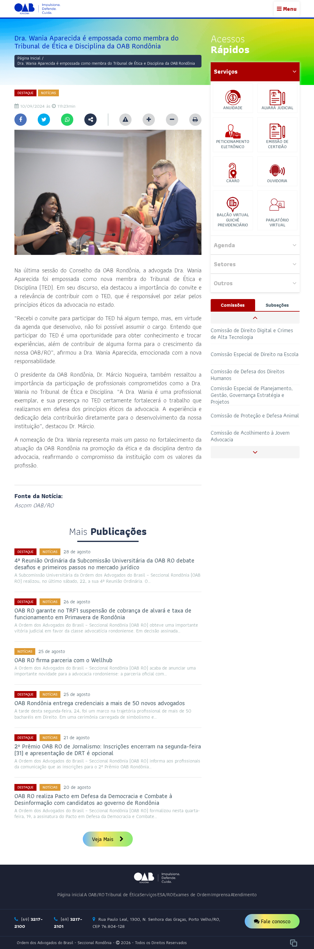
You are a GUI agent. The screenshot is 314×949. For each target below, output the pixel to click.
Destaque (25, 93)
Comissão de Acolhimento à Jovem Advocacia (250, 415)
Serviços (148, 894)
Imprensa (220, 894)
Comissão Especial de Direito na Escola (254, 333)
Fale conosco (274, 921)
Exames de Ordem (192, 894)
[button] (255, 318)
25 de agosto (51, 651)
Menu (289, 8)
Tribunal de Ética (122, 894)
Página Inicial (28, 58)
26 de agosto (76, 601)
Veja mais (103, 839)
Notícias (48, 93)
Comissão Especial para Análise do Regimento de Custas (249, 436)
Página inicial (70, 894)
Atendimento (244, 894)
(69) (28, 923)
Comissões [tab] (233, 305)
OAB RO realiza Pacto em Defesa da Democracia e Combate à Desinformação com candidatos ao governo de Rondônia (93, 799)
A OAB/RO (94, 894)
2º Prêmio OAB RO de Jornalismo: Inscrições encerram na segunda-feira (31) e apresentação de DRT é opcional (107, 749)
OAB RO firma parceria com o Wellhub (63, 660)
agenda (224, 245)
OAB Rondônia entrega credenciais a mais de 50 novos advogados (99, 703)
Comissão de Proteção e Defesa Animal (255, 394)
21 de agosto (76, 737)
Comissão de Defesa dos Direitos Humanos (248, 354)
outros (223, 283)
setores (225, 264)
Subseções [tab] (277, 305)
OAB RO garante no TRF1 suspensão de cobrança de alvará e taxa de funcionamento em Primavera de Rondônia (102, 613)
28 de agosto (76, 551)
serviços (226, 71)
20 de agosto (77, 787)
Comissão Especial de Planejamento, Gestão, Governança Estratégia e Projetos (252, 374)
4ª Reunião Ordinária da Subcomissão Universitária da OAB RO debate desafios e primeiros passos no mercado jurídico (104, 564)
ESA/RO (165, 894)
